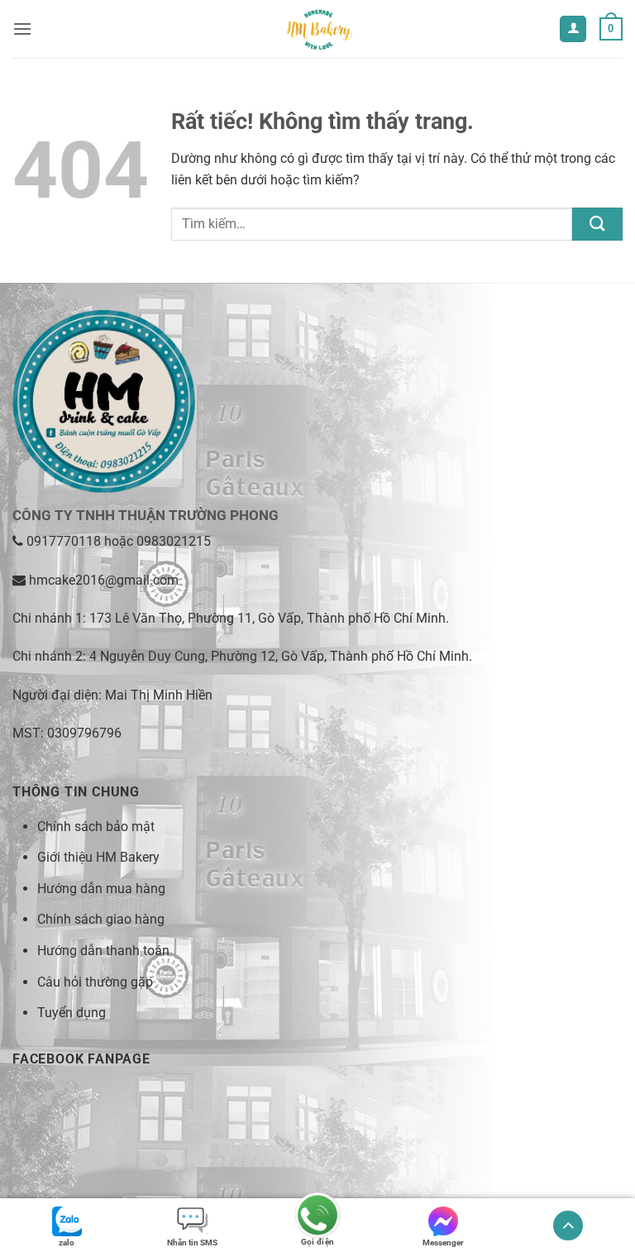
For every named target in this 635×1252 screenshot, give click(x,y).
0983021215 (173, 541)
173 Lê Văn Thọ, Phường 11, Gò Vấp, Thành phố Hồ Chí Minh (267, 618)
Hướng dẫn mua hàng (101, 888)
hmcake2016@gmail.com (104, 580)
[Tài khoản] (573, 29)
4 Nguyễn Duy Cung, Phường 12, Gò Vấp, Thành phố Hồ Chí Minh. (280, 656)
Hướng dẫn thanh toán (103, 950)
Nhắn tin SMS (192, 1242)
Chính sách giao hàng (101, 919)
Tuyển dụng (71, 1012)
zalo (66, 1242)
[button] (22, 28)
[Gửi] (597, 224)
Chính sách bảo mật (96, 826)
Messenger (443, 1242)
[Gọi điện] (317, 1217)
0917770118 (63, 541)
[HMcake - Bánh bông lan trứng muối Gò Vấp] (317, 29)
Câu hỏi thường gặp (95, 982)
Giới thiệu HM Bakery (98, 857)
